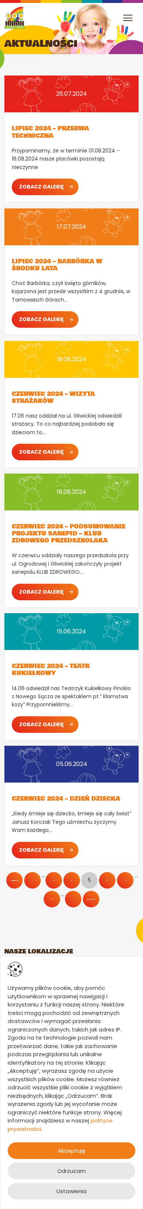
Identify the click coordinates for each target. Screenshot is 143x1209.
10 (52, 899)
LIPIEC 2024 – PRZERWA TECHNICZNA (50, 132)
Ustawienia (71, 1191)
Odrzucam (71, 1171)
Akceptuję (71, 1150)
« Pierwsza (14, 880)
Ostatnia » (91, 899)
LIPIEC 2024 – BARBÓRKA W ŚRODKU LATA (57, 265)
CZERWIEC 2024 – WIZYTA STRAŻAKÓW (53, 397)
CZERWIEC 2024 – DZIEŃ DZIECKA (66, 798)
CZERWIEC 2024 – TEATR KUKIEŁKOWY (50, 669)
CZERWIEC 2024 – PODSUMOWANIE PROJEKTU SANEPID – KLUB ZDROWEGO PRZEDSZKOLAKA (68, 533)
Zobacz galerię (41, 186)
